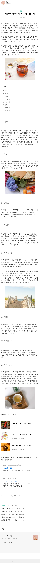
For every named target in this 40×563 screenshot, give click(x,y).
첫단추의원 (7, 468)
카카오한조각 (7, 536)
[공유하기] (7, 495)
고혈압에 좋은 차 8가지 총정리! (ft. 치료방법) (12, 520)
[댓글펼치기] (4, 529)
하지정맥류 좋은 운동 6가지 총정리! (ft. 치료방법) (12, 517)
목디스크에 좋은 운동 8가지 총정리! (12, 508)
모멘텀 (20, 11)
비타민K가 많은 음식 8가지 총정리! (12, 514)
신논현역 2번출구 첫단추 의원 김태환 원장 (17, 470)
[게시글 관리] (9, 495)
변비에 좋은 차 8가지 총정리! (10, 511)
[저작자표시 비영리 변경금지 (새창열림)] (22, 495)
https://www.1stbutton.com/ (10, 465)
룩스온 (8, 2)
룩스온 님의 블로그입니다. (9, 538)
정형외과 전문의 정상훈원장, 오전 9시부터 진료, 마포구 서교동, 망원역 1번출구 (19, 485)
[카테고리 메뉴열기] (37, 2)
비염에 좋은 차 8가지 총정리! (20, 13)
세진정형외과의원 (10, 481)
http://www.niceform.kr (9, 478)
